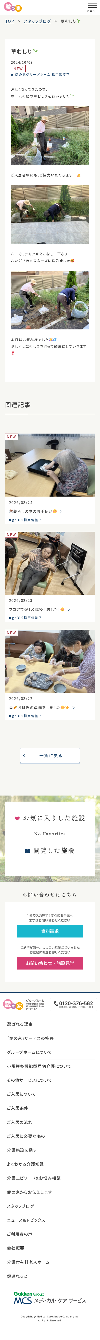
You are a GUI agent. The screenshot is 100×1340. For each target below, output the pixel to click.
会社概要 (15, 1248)
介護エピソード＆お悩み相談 (34, 1178)
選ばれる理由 (20, 1024)
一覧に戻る (51, 755)
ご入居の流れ (20, 1122)
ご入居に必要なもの (26, 1136)
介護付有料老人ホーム (28, 1262)
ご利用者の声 (20, 1234)
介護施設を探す (22, 1150)
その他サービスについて (30, 1080)
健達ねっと (17, 1276)
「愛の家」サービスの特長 (30, 1038)
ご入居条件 (17, 1108)
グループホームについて (29, 1052)
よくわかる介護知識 (25, 1164)
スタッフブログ (20, 1206)
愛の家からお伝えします (29, 1192)
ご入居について (21, 1094)
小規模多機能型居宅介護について (39, 1066)
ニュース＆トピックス (26, 1220)
